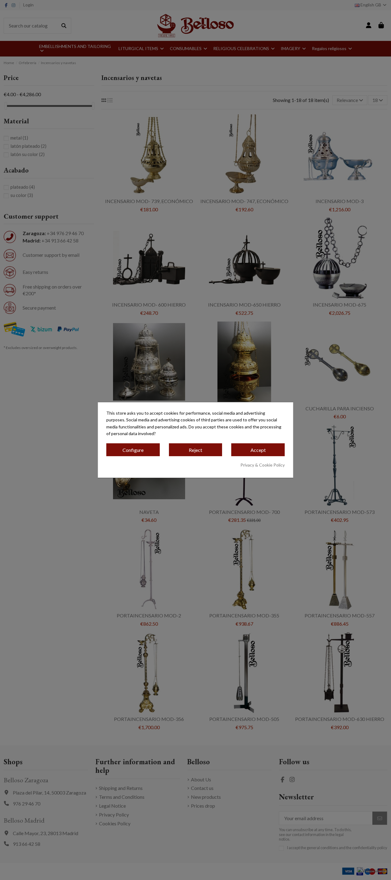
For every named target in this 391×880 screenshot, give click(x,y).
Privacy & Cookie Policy (262, 464)
